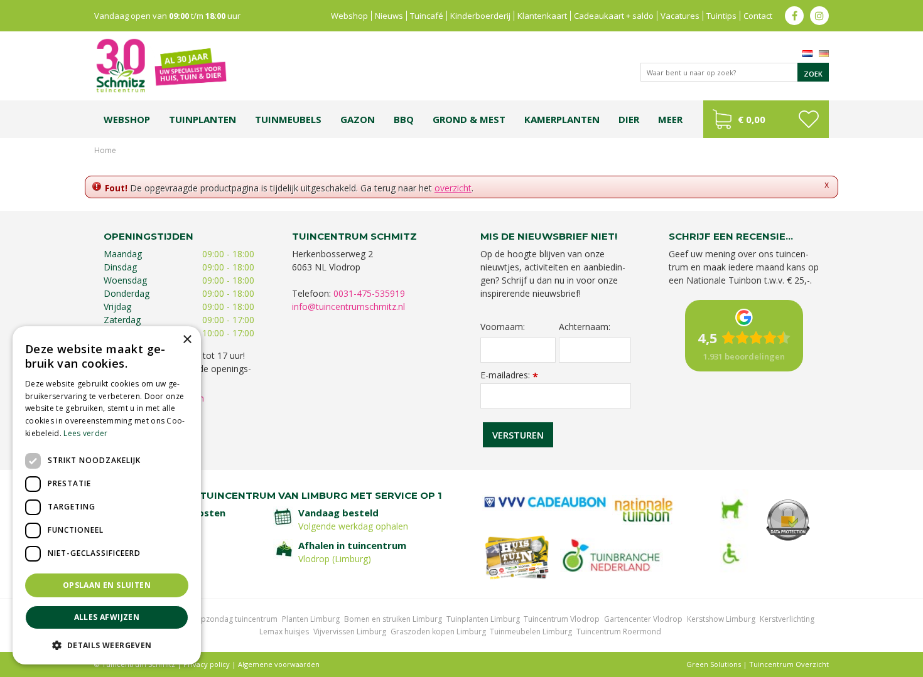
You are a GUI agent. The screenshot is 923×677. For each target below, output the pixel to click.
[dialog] (107, 495)
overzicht (453, 188)
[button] (106, 644)
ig (819, 15)
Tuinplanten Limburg (483, 619)
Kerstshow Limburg (721, 619)
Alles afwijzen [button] (107, 617)
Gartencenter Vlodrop (643, 619)
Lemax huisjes (284, 631)
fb (794, 15)
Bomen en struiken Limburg (393, 619)
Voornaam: (502, 327)
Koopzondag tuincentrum (232, 619)
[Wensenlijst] (808, 119)
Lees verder (85, 433)
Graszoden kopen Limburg (438, 631)
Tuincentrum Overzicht (789, 664)
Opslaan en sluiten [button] (107, 585)
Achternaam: (584, 327)
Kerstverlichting (787, 619)
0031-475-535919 (369, 293)
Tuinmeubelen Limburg (531, 631)
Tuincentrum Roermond (618, 631)
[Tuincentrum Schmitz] (160, 65)
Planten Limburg (311, 619)
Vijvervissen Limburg (349, 631)
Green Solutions (713, 664)
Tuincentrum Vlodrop (562, 619)
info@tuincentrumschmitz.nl (348, 306)
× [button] (187, 339)
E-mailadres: (509, 375)
